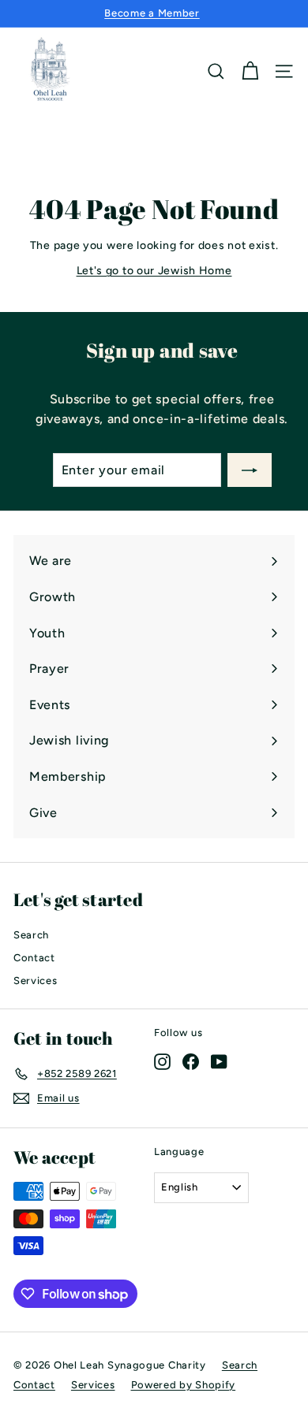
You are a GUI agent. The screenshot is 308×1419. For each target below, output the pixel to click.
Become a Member (152, 13)
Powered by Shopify (183, 1385)
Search (31, 935)
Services (35, 980)
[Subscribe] (249, 470)
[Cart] (250, 71)
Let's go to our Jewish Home (154, 270)
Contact (34, 958)
